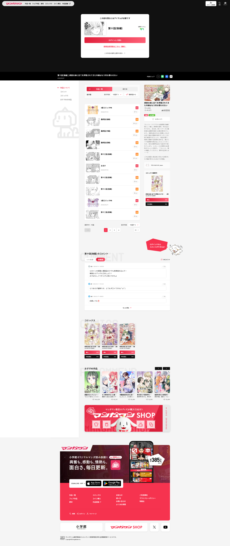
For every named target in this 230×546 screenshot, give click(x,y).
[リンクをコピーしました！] (171, 76)
